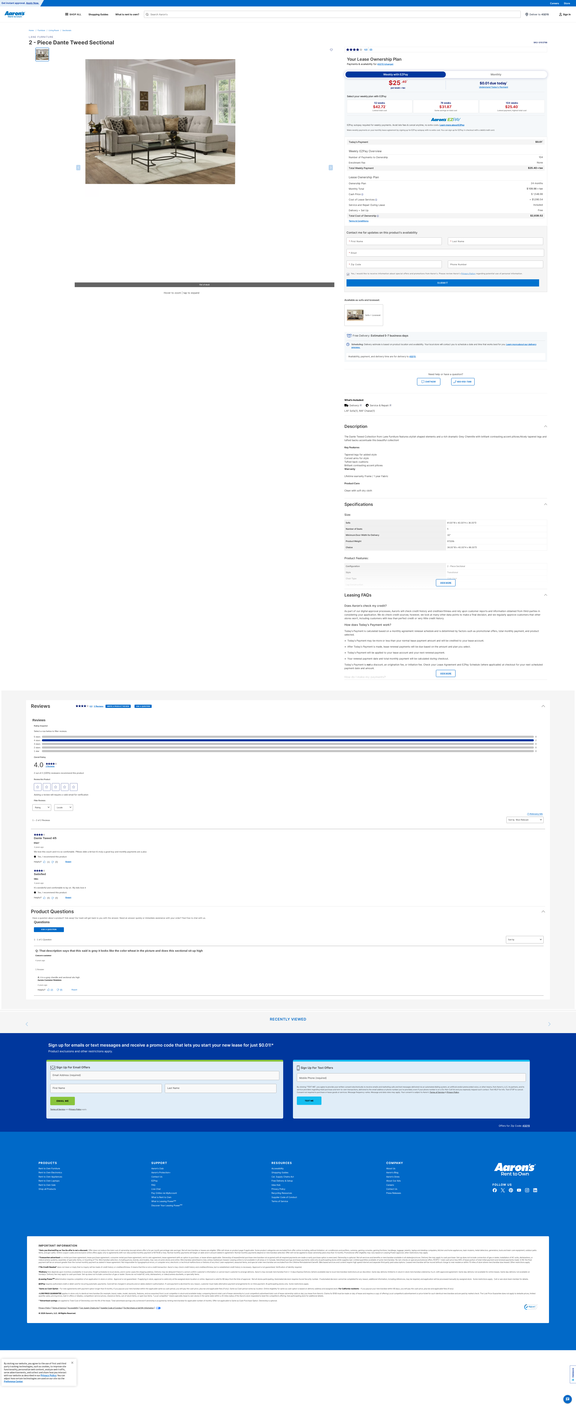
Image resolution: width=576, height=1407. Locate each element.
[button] (78, 167)
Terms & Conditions (359, 221)
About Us (390, 1168)
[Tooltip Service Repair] (390, 405)
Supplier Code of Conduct (284, 1197)
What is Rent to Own (161, 1197)
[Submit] (147, 14)
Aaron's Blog (392, 1172)
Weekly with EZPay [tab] (395, 74)
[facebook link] (494, 1190)
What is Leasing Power (163, 1201)
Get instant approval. (20, 3)
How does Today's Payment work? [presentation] (367, 625)
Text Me (309, 1101)
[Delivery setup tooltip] (360, 405)
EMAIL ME (62, 1101)
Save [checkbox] (540, 41)
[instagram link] (527, 1190)
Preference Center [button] (13, 1381)
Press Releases (393, 1193)
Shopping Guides (98, 14)
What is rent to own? (127, 14)
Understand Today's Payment (493, 87)
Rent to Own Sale (47, 1185)
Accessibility (278, 1168)
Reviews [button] (90, 707)
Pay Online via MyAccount (164, 1193)
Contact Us (156, 1176)
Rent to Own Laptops (49, 1180)
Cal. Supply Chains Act (283, 1176)
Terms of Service (57, 1109)
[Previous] (26, 1024)
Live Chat (156, 1189)
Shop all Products (47, 1189)
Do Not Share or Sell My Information (139, 1308)
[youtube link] (519, 1190)
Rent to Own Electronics (50, 1172)
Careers (554, 3)
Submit (442, 282)
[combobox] (332, 14)
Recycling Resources (282, 1193)
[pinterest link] (511, 1190)
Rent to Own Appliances (50, 1176)
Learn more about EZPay (452, 125)
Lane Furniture (41, 36)
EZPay (154, 1180)
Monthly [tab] (496, 74)
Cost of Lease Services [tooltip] (362, 199)
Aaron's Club (157, 1168)
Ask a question (143, 706)
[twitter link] (503, 1190)
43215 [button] (412, 356)
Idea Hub (276, 1185)
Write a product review (118, 706)
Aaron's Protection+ (161, 1172)
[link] (359, 49)
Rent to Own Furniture (49, 1168)
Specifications (358, 504)
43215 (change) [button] (385, 64)
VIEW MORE (445, 583)
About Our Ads (393, 1180)
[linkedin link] (535, 1190)
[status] (161, 1048)
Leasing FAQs (358, 595)
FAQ (153, 1185)
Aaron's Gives (392, 1176)
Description (356, 426)
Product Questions (52, 911)
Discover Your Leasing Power (166, 1205)
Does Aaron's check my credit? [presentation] (365, 605)
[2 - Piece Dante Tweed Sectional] (42, 54)
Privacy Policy (468, 273)
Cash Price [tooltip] (355, 194)
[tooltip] (364, 216)
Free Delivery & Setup (282, 1180)
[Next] (549, 1024)
